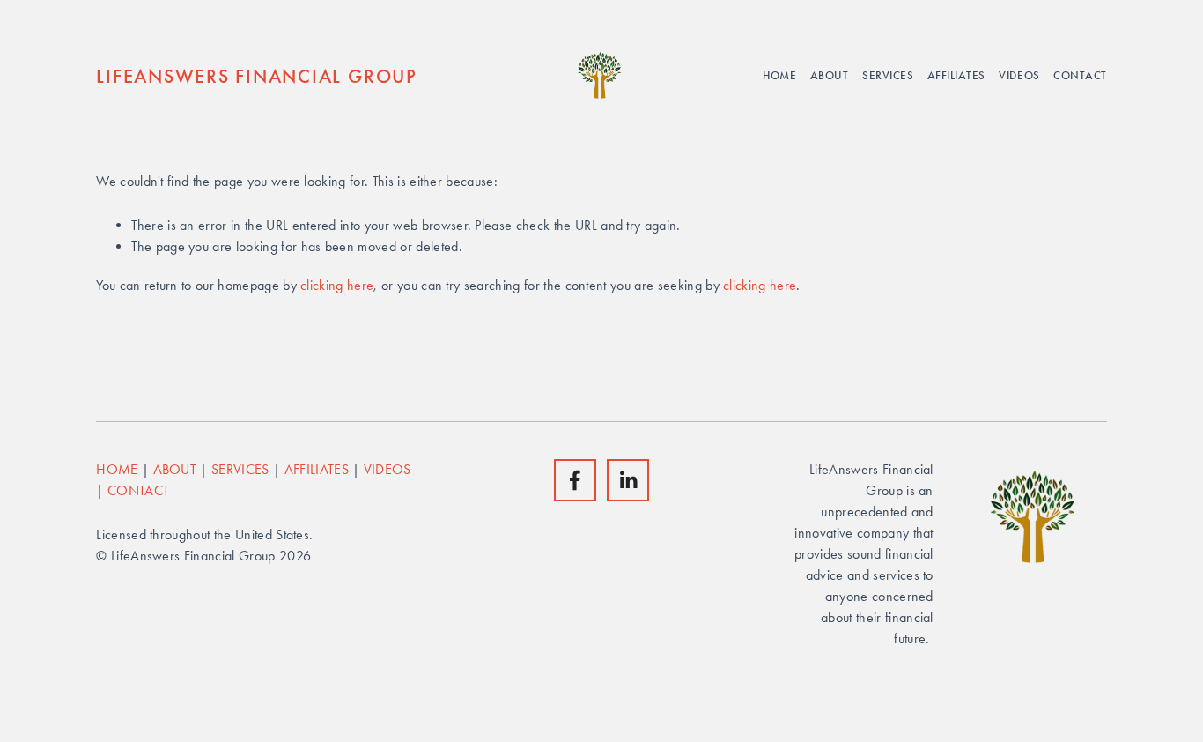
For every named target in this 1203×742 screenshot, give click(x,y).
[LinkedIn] (628, 480)
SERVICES (240, 469)
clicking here (336, 285)
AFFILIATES (316, 469)
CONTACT (138, 490)
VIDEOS (387, 469)
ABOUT (175, 469)
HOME (116, 469)
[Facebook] (575, 480)
